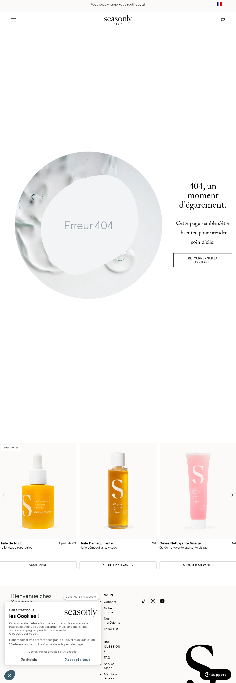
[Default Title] (118, 491)
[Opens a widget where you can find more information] (215, 675)
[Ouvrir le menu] (18, 20)
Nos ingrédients (112, 620)
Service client (109, 666)
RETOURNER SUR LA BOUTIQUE (203, 260)
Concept (110, 602)
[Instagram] (153, 601)
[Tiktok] (144, 601)
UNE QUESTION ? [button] (112, 646)
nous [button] (108, 595)
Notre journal (109, 610)
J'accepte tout (77, 660)
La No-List (111, 629)
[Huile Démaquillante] (118, 491)
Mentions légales (110, 676)
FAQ (107, 657)
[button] (9, 675)
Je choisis (29, 660)
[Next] (232, 495)
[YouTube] (162, 601)
